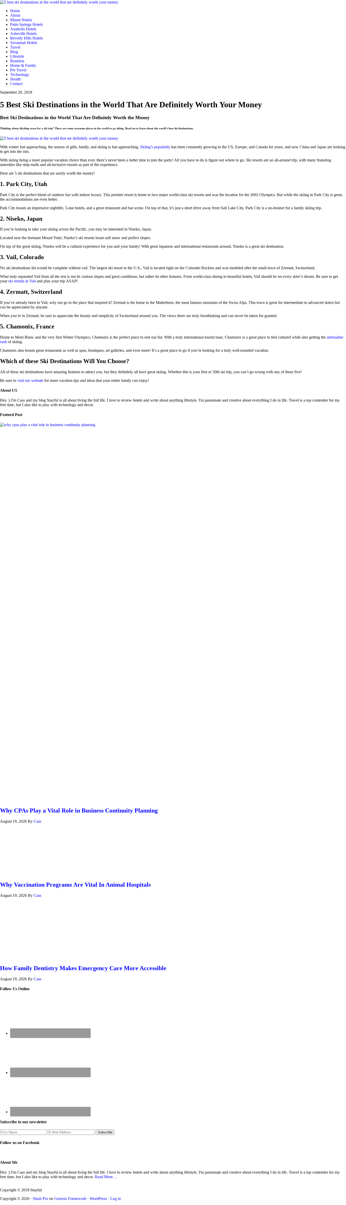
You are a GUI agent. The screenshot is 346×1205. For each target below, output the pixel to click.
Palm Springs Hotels (26, 24)
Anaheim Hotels (23, 29)
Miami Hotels (21, 20)
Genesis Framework (70, 1198)
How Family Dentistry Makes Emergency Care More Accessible (83, 968)
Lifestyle (17, 56)
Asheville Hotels (23, 33)
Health (15, 79)
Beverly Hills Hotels (26, 38)
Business (17, 61)
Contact (16, 83)
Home (15, 11)
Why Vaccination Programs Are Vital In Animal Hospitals (75, 884)
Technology (19, 74)
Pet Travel (18, 70)
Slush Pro (40, 1198)
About (15, 15)
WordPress (98, 1198)
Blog (14, 52)
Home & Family (23, 65)
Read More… (106, 1177)
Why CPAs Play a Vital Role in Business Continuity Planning (79, 810)
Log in (115, 1198)
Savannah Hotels (23, 42)
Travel (15, 47)
